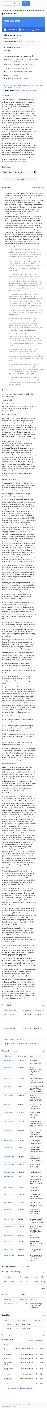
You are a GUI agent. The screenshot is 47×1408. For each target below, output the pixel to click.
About (5, 1405)
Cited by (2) (11, 85)
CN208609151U (9, 1226)
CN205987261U (9, 1249)
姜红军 (16, 38)
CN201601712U (9, 1079)
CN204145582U (9, 1187)
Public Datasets (28, 1405)
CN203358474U (9, 1121)
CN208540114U (9, 1060)
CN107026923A (9, 1014)
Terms (38, 1405)
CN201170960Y (9, 1219)
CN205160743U (9, 1105)
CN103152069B (9, 1157)
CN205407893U (9, 1148)
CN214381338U (9, 1242)
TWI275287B (8, 1131)
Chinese (18, 35)
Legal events (19, 85)
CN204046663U (9, 1112)
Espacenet (16, 90)
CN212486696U (9, 1255)
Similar (36, 29)
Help (15, 1406)
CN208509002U (9, 1172)
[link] (6, 1349)
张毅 (11, 38)
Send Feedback (15, 1405)
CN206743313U (9, 1236)
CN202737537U (9, 1176)
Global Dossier (26, 90)
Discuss (34, 90)
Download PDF (12, 29)
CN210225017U (9, 1210)
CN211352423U (9, 1195)
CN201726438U (9, 1086)
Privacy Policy (7, 1406)
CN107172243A (9, 1164)
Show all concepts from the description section (19, 1388)
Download (29, 1340)
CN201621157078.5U (10, 1281)
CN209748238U (9, 1202)
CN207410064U (9, 1095)
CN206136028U (9, 1068)
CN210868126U (9, 1140)
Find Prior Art (25, 29)
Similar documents (30, 85)
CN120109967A (9, 1029)
